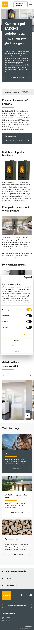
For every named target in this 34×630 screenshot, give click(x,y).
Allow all (17, 340)
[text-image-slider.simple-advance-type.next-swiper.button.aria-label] (30, 375)
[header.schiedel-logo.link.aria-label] (5, 4)
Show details (24, 335)
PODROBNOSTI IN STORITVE (25, 92)
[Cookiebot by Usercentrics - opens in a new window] (24, 277)
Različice (16, 92)
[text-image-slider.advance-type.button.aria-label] (27, 415)
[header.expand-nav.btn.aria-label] (30, 4)
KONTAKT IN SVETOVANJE (19, 4)
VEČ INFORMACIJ (17, 554)
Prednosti (8, 92)
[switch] (29, 315)
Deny (17, 351)
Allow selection (17, 346)
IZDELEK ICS (17, 469)
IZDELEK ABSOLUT (17, 513)
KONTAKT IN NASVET (17, 77)
